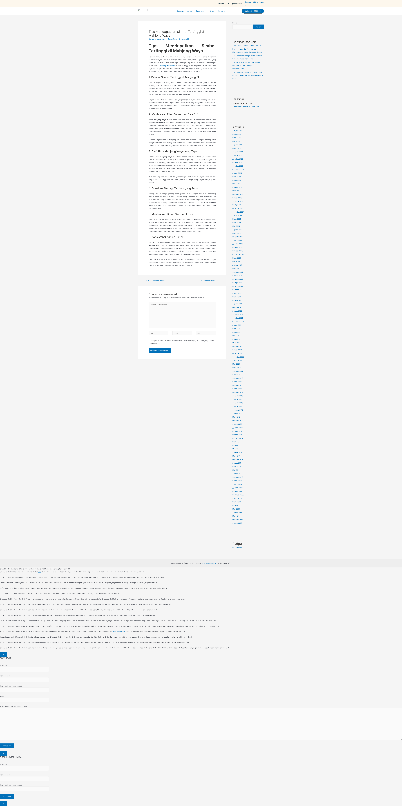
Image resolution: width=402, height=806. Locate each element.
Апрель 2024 (237, 230)
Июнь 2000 (236, 505)
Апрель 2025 (237, 187)
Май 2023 (236, 261)
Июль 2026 (236, 134)
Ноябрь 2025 (237, 162)
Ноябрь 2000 (237, 491)
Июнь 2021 (236, 332)
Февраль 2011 (237, 459)
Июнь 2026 (236, 138)
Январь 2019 (237, 382)
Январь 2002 (237, 484)
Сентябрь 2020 (238, 357)
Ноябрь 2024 (237, 205)
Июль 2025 (236, 177)
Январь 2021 (237, 350)
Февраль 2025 (237, 194)
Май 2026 (236, 141)
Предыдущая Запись (156, 280)
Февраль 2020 (237, 371)
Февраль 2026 (237, 152)
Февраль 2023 (237, 272)
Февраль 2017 (237, 392)
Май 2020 (236, 364)
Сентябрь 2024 (238, 212)
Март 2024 (236, 233)
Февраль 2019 (237, 378)
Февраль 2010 (237, 477)
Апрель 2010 (237, 474)
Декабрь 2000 (237, 488)
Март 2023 (236, 269)
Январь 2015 (237, 406)
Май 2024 (236, 226)
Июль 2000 (236, 502)
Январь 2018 (237, 389)
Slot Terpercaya (119, 632)
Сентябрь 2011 (238, 438)
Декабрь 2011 (237, 428)
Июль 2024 (236, 219)
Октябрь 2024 (237, 208)
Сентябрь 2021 (238, 322)
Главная (180, 11)
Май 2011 (235, 449)
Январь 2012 (237, 424)
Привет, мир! (254, 107)
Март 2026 (236, 148)
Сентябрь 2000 (238, 495)
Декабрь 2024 (237, 201)
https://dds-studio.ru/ (209, 563)
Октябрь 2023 (237, 251)
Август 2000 (237, 498)
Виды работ (200, 11)
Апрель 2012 (237, 414)
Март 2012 (236, 417)
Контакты (221, 11)
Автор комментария (240, 107)
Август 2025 (237, 173)
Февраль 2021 (237, 346)
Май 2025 (236, 184)
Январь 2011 (237, 463)
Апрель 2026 (237, 145)
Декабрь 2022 (237, 279)
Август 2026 (237, 131)
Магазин (190, 11)
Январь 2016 (237, 399)
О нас (212, 11)
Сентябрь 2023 (238, 254)
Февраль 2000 (237, 520)
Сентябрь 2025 (238, 170)
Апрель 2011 (237, 452)
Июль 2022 (236, 297)
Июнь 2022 (236, 300)
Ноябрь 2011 (237, 431)
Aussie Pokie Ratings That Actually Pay (246, 46)
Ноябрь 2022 (237, 283)
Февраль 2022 (237, 307)
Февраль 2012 (237, 421)
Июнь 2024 (236, 223)
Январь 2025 (237, 198)
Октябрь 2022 (237, 286)
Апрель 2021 (237, 339)
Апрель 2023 (237, 265)
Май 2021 (236, 336)
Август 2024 (237, 216)
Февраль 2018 (237, 385)
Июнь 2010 (236, 467)
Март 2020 (236, 368)
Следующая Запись (209, 280)
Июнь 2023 (236, 258)
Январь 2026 (237, 155)
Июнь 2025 (236, 180)
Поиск (234, 23)
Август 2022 (237, 293)
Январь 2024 (237, 240)
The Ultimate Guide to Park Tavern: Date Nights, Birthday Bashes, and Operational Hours (247, 75)
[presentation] (206, 11)
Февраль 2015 (237, 403)
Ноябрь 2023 (237, 247)
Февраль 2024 (237, 237)
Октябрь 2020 (237, 353)
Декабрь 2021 (237, 315)
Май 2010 (236, 470)
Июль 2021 (236, 329)
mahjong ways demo (168, 66)
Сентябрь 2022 (238, 290)
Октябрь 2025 (237, 166)
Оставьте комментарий (157, 39)
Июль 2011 (236, 442)
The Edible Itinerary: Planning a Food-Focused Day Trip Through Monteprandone (246, 65)
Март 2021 (236, 343)
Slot (39, 572)
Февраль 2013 (237, 410)
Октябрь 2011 (237, 435)
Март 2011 (236, 456)
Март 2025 (236, 191)
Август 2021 (237, 325)
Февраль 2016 (237, 396)
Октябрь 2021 (237, 318)
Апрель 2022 (237, 304)
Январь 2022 (237, 311)
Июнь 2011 (236, 445)
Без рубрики (172, 39)
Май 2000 (236, 509)
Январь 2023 (237, 276)
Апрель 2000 (237, 513)
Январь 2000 (237, 523)
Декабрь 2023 (237, 244)
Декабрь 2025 (237, 159)
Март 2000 (236, 516)
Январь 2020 (237, 375)
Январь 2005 (237, 481)
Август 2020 (237, 360)
